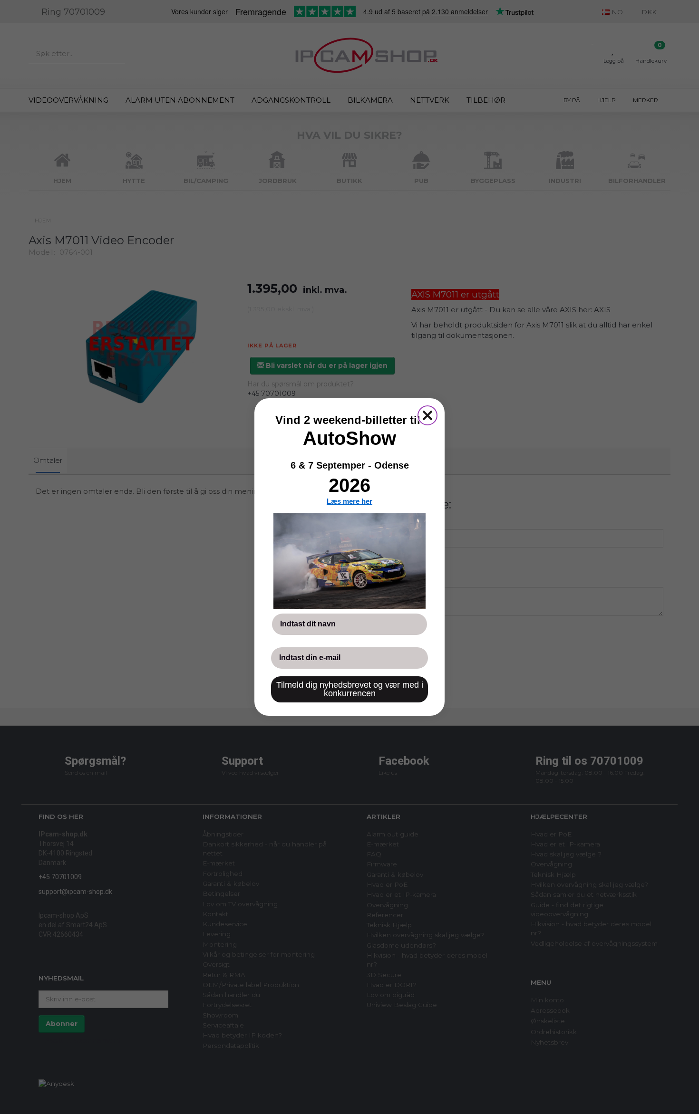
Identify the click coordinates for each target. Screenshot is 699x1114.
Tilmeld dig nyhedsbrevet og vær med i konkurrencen (349, 689)
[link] (349, 560)
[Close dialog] (427, 415)
